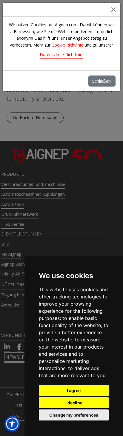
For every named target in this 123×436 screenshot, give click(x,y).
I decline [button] (73, 402)
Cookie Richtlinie (67, 45)
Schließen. (102, 81)
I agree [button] (74, 390)
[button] (12, 423)
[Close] (113, 9)
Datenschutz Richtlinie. (61, 54)
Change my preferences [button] (73, 414)
